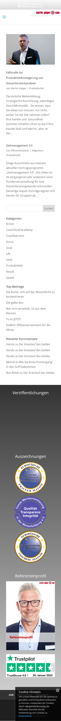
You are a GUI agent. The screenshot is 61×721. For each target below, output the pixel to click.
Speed (10, 277)
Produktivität (36, 88)
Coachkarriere (15, 236)
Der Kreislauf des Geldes (34, 344)
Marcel (10, 362)
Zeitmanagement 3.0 (19, 145)
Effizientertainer (20, 150)
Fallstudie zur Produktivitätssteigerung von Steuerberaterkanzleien (24, 78)
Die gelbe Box (14, 303)
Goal (9, 248)
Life (8, 254)
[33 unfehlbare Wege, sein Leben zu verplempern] (30, 446)
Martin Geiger (19, 88)
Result (10, 272)
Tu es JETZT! (13, 319)
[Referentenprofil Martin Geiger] (30, 649)
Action (10, 224)
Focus (10, 242)
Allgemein (37, 150)
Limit (9, 259)
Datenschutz (25, 715)
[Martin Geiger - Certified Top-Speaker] (30, 477)
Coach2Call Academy (19, 230)
